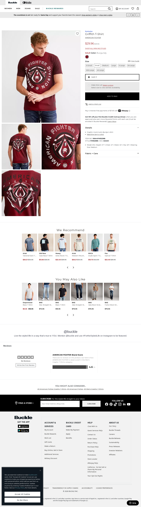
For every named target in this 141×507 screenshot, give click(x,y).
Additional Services (52, 454)
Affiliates (112, 455)
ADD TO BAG (112, 96)
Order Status (92, 439)
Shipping (91, 451)
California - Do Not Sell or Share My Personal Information (97, 469)
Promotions (92, 455)
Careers (112, 434)
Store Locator (92, 459)
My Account (49, 430)
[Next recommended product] (73, 267)
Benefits (69, 438)
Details (88, 128)
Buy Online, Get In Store (53, 450)
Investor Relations (115, 450)
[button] (8, 8)
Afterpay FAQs (93, 463)
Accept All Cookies (22, 494)
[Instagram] (120, 404)
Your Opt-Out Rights (95, 476)
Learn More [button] (112, 121)
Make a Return (50, 446)
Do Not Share (22, 500)
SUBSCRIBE (91, 404)
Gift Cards (48, 442)
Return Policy (92, 443)
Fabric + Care (91, 153)
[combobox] (98, 8)
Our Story (112, 426)
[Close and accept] (40, 470)
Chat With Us (92, 426)
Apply (68, 434)
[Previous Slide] (128, 15)
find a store (25, 403)
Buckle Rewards (50, 434)
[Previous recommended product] (67, 267)
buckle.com (33, 475)
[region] (22, 486)
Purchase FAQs (93, 447)
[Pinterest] (111, 404)
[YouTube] (128, 404)
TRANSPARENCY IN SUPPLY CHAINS (65, 488)
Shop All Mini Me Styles (95, 48)
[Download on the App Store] (23, 426)
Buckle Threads (114, 430)
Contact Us (92, 435)
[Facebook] (106, 404)
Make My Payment (72, 430)
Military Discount (51, 458)
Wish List (48, 438)
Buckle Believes (114, 438)
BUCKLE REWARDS (54, 8)
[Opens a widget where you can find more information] (133, 503)
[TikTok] (115, 404)
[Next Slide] (137, 15)
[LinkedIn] (124, 404)
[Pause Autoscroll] (133, 15)
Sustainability (114, 442)
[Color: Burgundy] (87, 57)
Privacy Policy (20, 488)
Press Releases (114, 446)
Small (97, 65)
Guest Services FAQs (95, 430)
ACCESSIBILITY (87, 488)
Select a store (108, 85)
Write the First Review (25, 365)
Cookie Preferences (104, 488)
